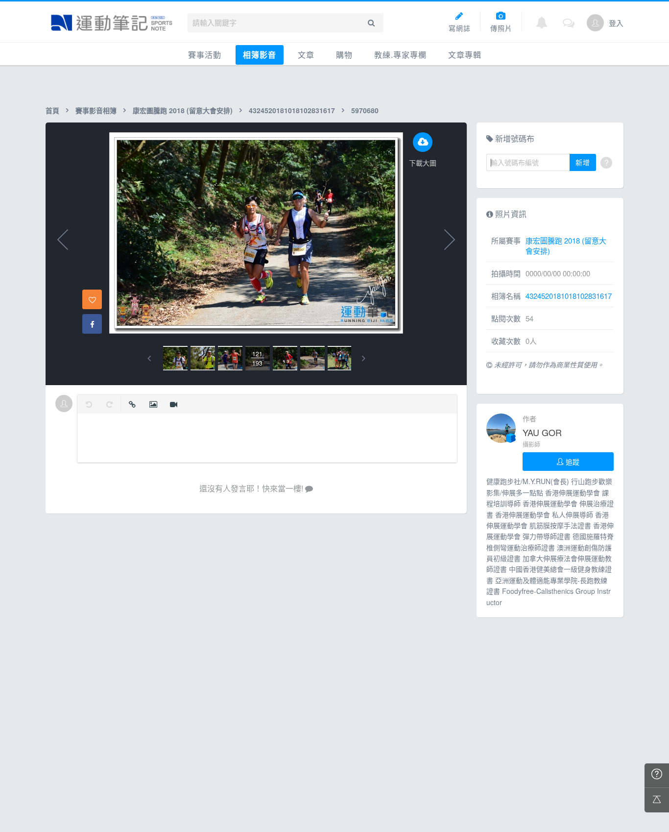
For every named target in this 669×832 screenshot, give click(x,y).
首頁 (52, 110)
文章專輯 (464, 54)
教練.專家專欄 (400, 54)
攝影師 (531, 444)
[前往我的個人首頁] (595, 22)
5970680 (365, 110)
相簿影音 (259, 54)
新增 (582, 162)
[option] (175, 358)
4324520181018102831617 (292, 110)
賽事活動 (204, 54)
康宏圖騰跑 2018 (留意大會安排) (183, 110)
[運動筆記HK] (112, 23)
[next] (363, 358)
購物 (344, 54)
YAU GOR (542, 432)
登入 (616, 23)
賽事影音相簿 (96, 110)
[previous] (149, 358)
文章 (306, 54)
